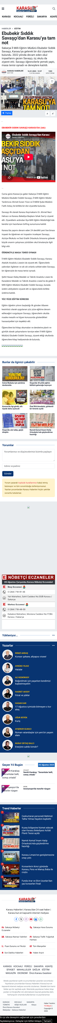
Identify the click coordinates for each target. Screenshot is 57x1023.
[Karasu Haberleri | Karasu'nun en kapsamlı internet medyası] (28, 8)
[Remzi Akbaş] (7, 654)
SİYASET (10, 969)
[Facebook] (16, 919)
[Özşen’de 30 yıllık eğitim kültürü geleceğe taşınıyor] (42, 373)
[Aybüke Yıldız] (7, 667)
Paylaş (8, 113)
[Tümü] (53, 635)
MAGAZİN (11, 973)
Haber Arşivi (38, 953)
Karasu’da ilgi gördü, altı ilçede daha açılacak (12, 407)
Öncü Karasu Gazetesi (40, 973)
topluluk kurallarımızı (27, 483)
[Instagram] (26, 919)
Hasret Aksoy (22, 692)
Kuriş (17, 721)
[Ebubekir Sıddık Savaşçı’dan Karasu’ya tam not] (28, 93)
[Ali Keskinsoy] (7, 680)
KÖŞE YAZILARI (21, 1005)
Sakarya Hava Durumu (43, 927)
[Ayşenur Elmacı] (7, 732)
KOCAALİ (18, 16)
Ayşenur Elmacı (23, 729)
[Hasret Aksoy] (7, 693)
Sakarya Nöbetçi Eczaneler (11, 928)
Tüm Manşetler (39, 946)
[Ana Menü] (3, 8)
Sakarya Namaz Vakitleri (16, 937)
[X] (21, 919)
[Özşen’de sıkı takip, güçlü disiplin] (14, 420)
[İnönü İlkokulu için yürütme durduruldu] (14, 373)
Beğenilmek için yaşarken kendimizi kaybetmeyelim (33, 682)
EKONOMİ (22, 973)
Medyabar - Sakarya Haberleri (14, 1010)
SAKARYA (42, 16)
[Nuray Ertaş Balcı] (7, 744)
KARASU (6, 16)
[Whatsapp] (41, 919)
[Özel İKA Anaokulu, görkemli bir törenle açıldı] (42, 397)
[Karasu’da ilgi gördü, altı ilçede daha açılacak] (14, 397)
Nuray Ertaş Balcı (24, 743)
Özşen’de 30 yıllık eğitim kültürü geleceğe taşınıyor (41, 384)
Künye (34, 1005)
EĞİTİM (17, 28)
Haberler (6, 28)
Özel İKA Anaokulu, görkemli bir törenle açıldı (41, 407)
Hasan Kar (20, 703)
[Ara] (53, 9)
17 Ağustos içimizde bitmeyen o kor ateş (33, 708)
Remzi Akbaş (21, 653)
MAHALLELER (24, 969)
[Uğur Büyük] (7, 719)
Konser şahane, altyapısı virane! (30, 656)
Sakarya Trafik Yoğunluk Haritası (42, 938)
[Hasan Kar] (7, 706)
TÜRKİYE (6, 1005)
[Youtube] (31, 919)
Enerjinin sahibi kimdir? (26, 746)
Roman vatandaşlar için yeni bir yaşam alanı (34, 734)
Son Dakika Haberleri (14, 953)
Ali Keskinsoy (22, 677)
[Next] (36, 919)
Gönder (8, 473)
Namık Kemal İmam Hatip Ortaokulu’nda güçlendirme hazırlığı (41, 432)
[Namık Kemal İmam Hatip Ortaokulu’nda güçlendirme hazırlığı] (42, 420)
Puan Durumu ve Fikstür (15, 946)
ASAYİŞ (48, 966)
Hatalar (18, 669)
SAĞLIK (36, 969)
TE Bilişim (47, 1006)
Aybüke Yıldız (22, 666)
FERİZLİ (30, 16)
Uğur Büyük (21, 717)
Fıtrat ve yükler (22, 695)
